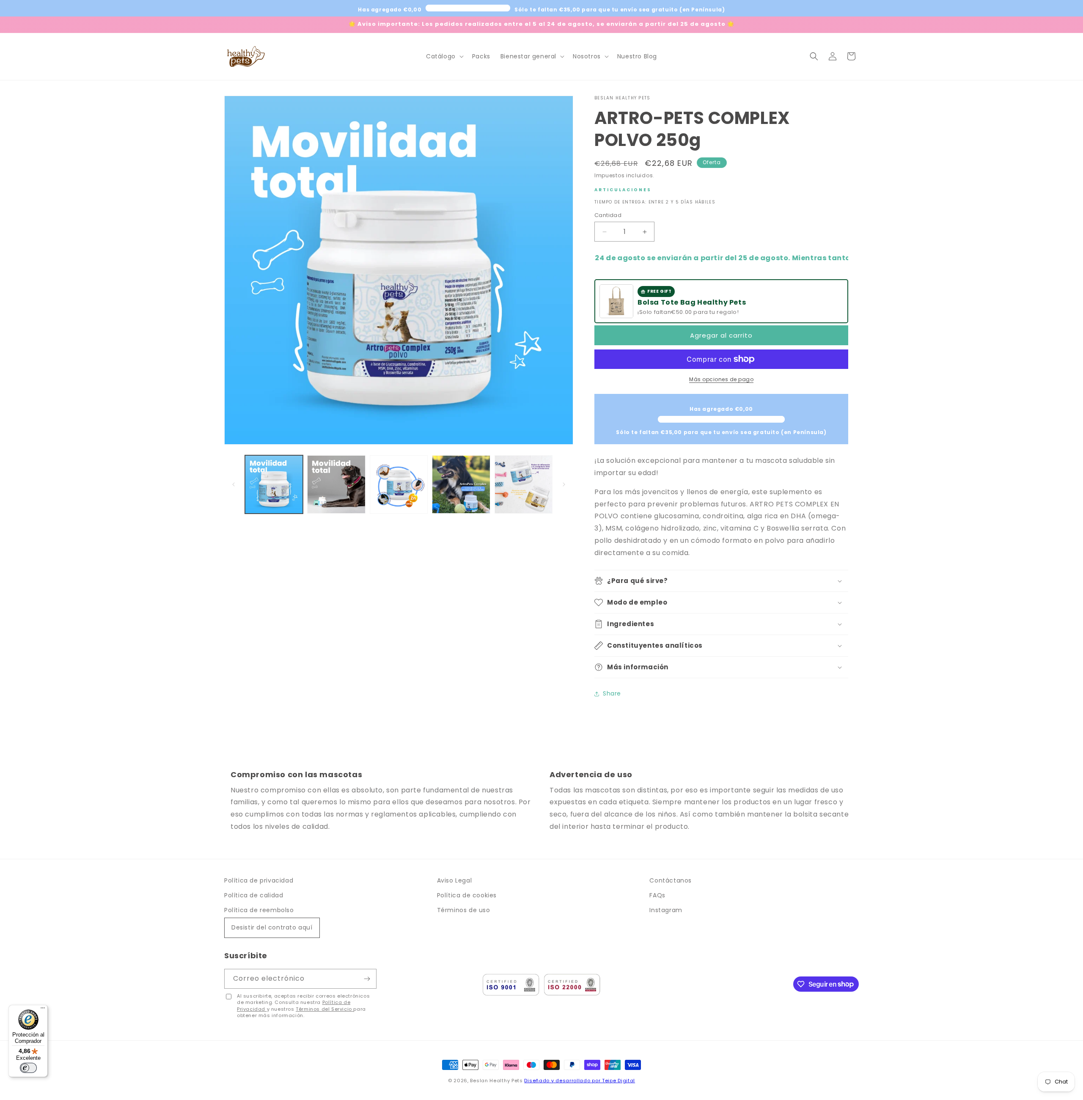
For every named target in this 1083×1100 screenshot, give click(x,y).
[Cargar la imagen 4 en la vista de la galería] (461, 484)
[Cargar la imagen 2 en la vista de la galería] (336, 484)
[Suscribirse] (366, 979)
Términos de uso (463, 910)
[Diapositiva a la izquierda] (233, 484)
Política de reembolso (259, 910)
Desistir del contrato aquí (272, 927)
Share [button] (612, 693)
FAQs (657, 895)
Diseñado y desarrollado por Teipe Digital (579, 1080)
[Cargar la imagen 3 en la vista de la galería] (399, 484)
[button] (444, 56)
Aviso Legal (454, 880)
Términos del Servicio (324, 1009)
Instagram (665, 910)
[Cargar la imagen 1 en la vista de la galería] (274, 484)
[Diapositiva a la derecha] (564, 484)
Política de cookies (467, 895)
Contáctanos (670, 880)
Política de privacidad (258, 880)
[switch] (28, 1068)
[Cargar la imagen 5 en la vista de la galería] (523, 484)
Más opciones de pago (721, 379)
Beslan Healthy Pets (496, 1080)
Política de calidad (253, 895)
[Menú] (43, 1010)
